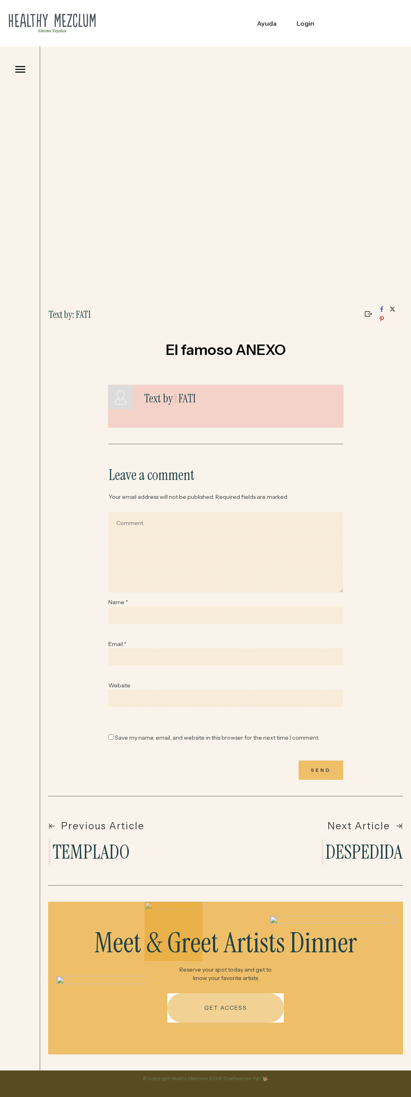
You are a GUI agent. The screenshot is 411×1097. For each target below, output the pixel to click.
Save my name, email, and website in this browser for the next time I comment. (217, 737)
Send (321, 770)
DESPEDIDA (364, 852)
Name (118, 602)
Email (117, 644)
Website (119, 685)
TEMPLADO (91, 852)
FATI (187, 399)
